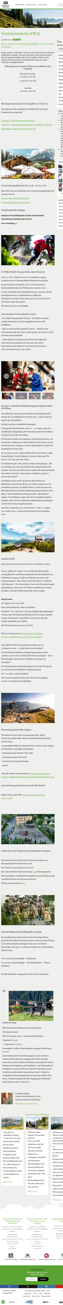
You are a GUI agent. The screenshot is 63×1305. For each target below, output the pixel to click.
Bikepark (47, 1294)
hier (16, 223)
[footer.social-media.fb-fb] (9, 1286)
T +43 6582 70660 (6, 1229)
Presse (35, 1294)
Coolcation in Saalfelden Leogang (11, 1134)
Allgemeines (16, 39)
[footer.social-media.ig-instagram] (46, 1286)
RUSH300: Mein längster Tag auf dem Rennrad (36, 1135)
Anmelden (43, 1279)
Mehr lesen (7, 1182)
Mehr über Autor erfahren (26, 1103)
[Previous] (6, 376)
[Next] (49, 376)
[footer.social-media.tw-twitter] (28, 1286)
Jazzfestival (26, 1296)
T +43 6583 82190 (56, 1228)
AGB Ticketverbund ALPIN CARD (35, 1291)
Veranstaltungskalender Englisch (15, 202)
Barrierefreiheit (46, 1296)
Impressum (27, 1294)
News (40, 1294)
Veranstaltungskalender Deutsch (15, 198)
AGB (47, 1291)
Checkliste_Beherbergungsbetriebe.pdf (18, 120)
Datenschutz (36, 1296)
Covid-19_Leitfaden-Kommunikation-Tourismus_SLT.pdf (26, 124)
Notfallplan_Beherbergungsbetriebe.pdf (18, 129)
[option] (28, 376)
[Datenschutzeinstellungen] (3, 1302)
